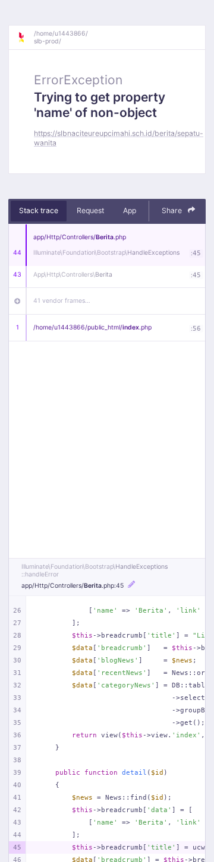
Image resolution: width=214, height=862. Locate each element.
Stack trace (38, 210)
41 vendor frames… (61, 301)
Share (173, 210)
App (129, 210)
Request (90, 210)
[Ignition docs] (25, 37)
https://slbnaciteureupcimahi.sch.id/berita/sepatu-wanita (118, 138)
